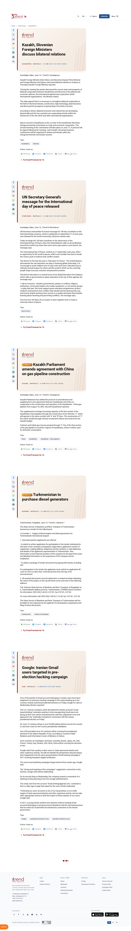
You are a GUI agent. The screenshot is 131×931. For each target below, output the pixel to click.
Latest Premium (45, 884)
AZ (113, 922)
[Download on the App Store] (97, 914)
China (23, 439)
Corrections (64, 893)
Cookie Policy (106, 890)
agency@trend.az (17, 900)
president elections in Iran (61, 819)
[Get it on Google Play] (112, 914)
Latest (42, 881)
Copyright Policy (107, 887)
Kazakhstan (25, 144)
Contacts (63, 887)
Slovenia (36, 144)
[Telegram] (32, 914)
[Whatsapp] (14, 914)
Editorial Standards (66, 890)
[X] (23, 914)
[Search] (78, 16)
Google (24, 819)
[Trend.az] (19, 16)
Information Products (88, 884)
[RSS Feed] (41, 914)
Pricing (83, 881)
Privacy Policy (106, 884)
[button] (13, 30)
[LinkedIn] (36, 914)
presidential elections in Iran (39, 819)
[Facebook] (18, 914)
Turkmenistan (26, 614)
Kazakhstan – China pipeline (50, 439)
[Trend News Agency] (18, 879)
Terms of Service (107, 881)
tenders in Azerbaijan (42, 614)
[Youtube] (27, 914)
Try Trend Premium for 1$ (33, 160)
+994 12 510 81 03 (17, 898)
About (62, 881)
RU (117, 922)
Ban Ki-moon (26, 311)
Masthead (63, 884)
